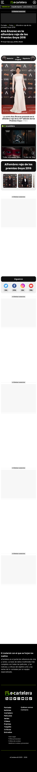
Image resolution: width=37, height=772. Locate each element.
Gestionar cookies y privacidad (18, 743)
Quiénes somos (27, 707)
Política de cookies (14, 741)
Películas (8, 716)
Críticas (7, 729)
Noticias (7, 710)
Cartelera (8, 713)
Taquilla (7, 727)
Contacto (24, 710)
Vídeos (7, 721)
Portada (4, 25)
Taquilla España (16, 7)
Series (6, 718)
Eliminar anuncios (19, 11)
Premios (7, 724)
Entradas (8, 732)
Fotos (11, 25)
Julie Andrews (27, 7)
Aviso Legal (12, 737)
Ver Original (18, 58)
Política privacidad (14, 739)
